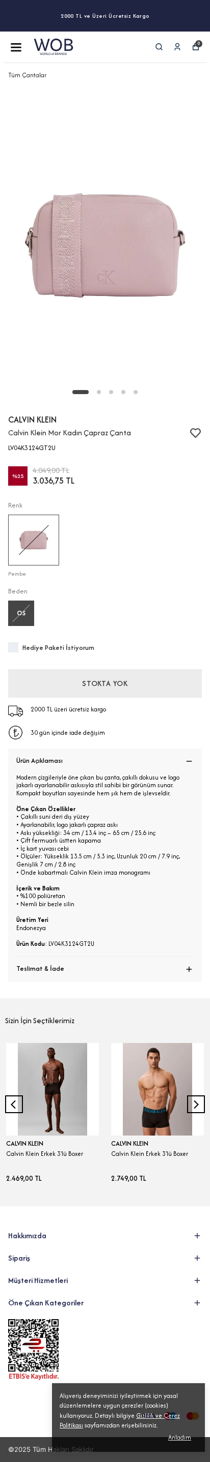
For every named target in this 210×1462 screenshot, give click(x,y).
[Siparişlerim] (177, 47)
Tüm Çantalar (27, 75)
